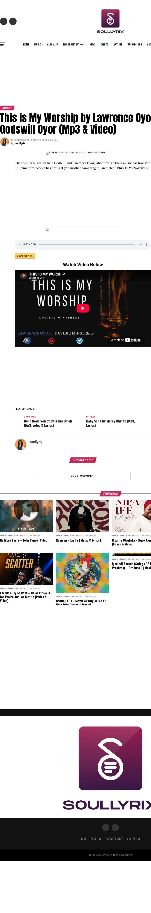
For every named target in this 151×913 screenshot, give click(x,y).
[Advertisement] (75, 76)
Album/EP (52, 44)
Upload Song (134, 44)
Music (37, 44)
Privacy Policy (114, 839)
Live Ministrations (74, 44)
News (92, 44)
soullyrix (20, 143)
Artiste (117, 44)
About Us (96, 839)
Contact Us (134, 839)
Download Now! (25, 255)
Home (26, 44)
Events (104, 44)
